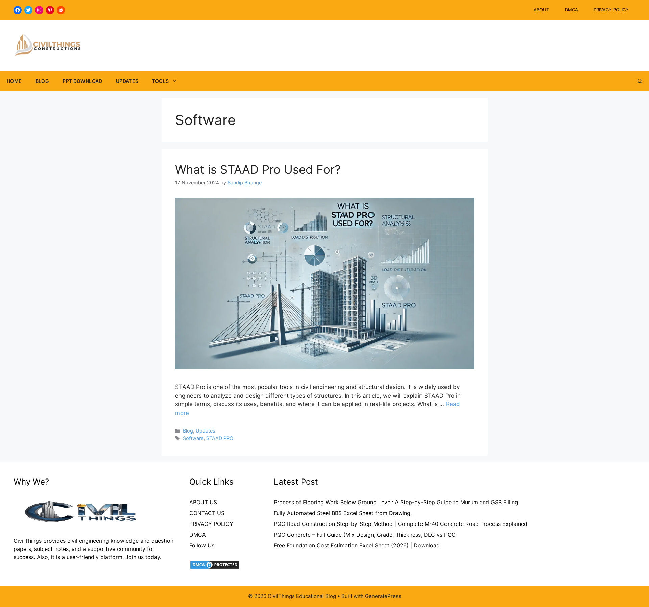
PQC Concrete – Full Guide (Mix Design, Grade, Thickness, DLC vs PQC (365, 534)
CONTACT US (206, 513)
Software (193, 438)
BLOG (42, 81)
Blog (188, 431)
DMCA (571, 10)
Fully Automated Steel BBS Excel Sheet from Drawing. (343, 513)
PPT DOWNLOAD (82, 81)
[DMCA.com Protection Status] (214, 567)
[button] (640, 81)
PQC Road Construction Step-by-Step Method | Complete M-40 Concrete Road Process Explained (400, 523)
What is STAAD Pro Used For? (258, 169)
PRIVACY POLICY (611, 10)
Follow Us (201, 545)
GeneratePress (383, 596)
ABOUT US (203, 502)
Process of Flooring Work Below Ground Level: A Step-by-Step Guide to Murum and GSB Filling (396, 502)
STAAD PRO (219, 438)
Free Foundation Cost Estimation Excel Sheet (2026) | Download (357, 545)
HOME (14, 81)
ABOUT (541, 10)
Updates (205, 431)
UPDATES (127, 81)
